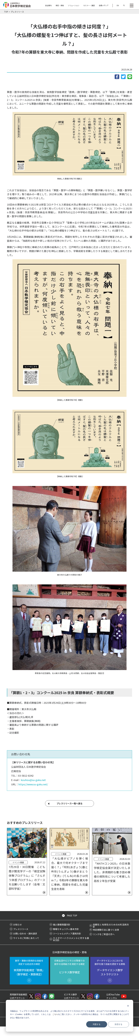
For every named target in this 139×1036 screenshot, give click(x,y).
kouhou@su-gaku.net (33, 780)
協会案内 (48, 5)
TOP (6, 11)
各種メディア (103, 5)
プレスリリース (17, 11)
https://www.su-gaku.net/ (33, 784)
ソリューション (73, 5)
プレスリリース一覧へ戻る (70, 803)
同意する (96, 1024)
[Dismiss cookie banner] (128, 1005)
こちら (55, 1014)
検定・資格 (60, 5)
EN (118, 5)
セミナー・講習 (89, 5)
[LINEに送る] (129, 76)
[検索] (124, 5)
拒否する (118, 1024)
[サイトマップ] (131, 5)
